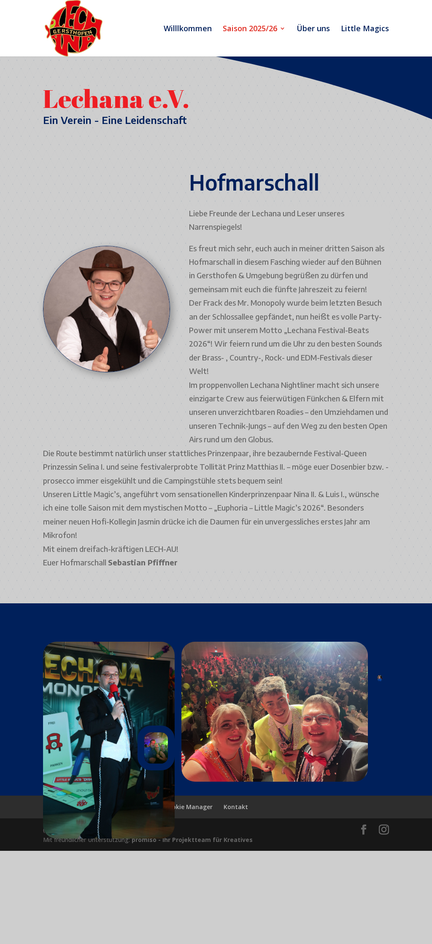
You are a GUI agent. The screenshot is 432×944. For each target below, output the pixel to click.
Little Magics (365, 29)
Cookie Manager (189, 807)
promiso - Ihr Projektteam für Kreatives (192, 840)
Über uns (313, 29)
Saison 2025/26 (250, 29)
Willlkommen (188, 29)
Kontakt (236, 807)
